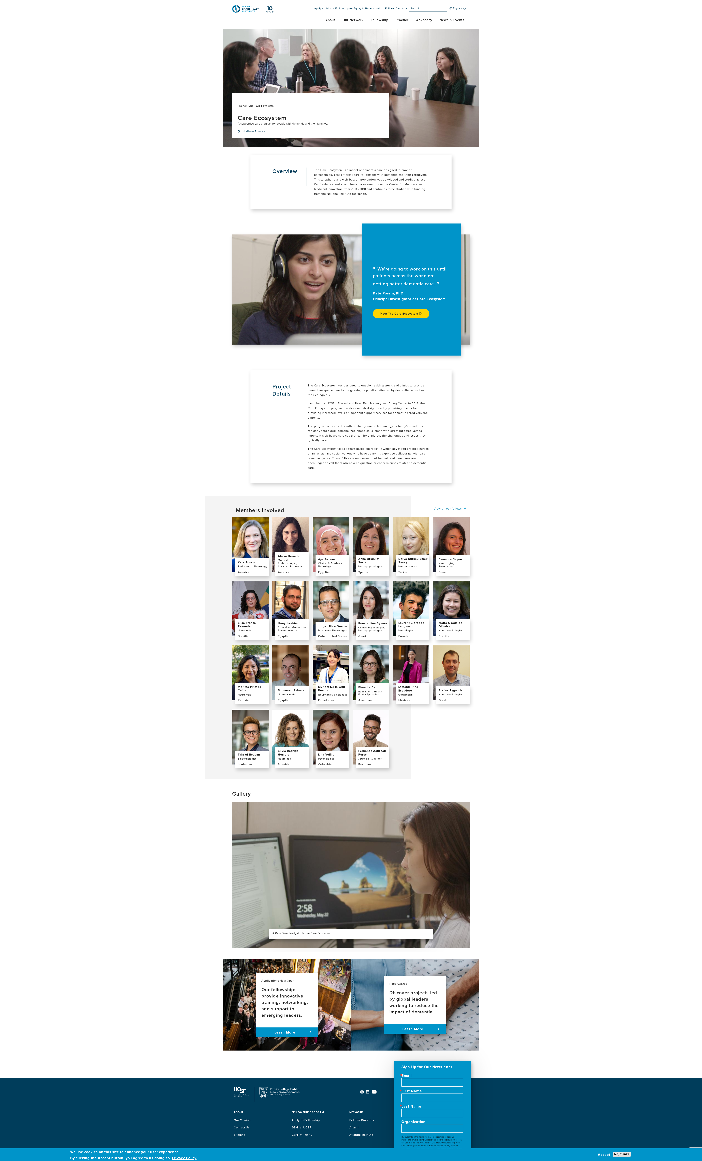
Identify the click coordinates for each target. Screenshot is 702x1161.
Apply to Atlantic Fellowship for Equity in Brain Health (347, 8)
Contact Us (242, 1127)
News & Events (451, 20)
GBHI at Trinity (302, 1135)
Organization (413, 1122)
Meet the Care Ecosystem (399, 313)
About (330, 20)
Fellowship (379, 20)
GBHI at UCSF (301, 1127)
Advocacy (424, 20)
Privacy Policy (184, 1158)
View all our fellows (448, 508)
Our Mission (242, 1120)
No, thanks (621, 1154)
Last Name (411, 1106)
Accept (604, 1154)
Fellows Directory (396, 8)
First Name (411, 1091)
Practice (402, 20)
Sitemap (240, 1135)
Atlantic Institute (361, 1135)
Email (406, 1075)
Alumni (354, 1127)
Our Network (352, 20)
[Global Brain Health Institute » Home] (253, 12)
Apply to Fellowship (306, 1120)
